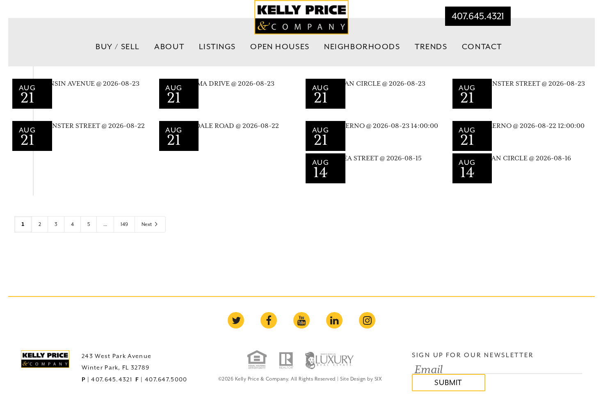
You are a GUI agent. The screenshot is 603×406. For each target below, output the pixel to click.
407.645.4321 (478, 16)
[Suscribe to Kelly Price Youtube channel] (301, 320)
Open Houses (279, 46)
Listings (217, 46)
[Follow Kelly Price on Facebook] (268, 320)
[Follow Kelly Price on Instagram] (367, 320)
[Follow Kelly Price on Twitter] (236, 320)
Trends (431, 46)
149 (124, 224)
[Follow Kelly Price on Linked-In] (334, 320)
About (169, 46)
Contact (482, 46)
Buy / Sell (118, 46)
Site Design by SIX (360, 379)
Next (147, 224)
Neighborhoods (362, 46)
